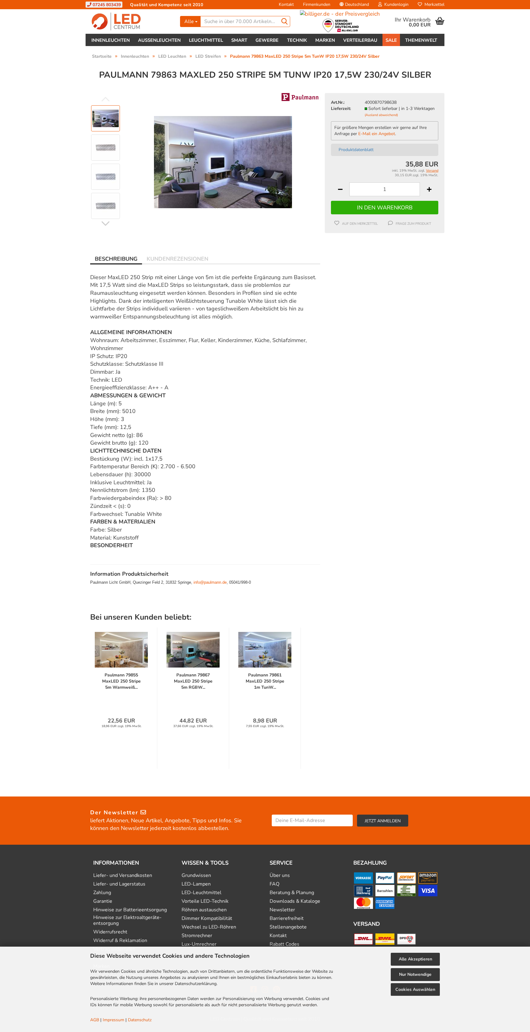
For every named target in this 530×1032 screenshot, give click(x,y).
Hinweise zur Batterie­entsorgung (130, 910)
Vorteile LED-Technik (205, 901)
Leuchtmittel (206, 40)
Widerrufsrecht (110, 932)
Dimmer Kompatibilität (207, 918)
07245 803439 (106, 5)
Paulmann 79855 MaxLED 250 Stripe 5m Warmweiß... (121, 681)
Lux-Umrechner (199, 944)
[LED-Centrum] (130, 21)
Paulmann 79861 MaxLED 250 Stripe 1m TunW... (265, 681)
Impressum (113, 1020)
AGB (94, 1020)
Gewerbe (266, 40)
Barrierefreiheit (287, 918)
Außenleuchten (159, 40)
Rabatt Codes (284, 944)
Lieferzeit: (341, 108)
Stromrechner (197, 936)
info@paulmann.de (210, 582)
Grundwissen (196, 875)
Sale (391, 40)
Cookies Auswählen (415, 989)
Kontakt (286, 4)
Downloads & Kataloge (295, 901)
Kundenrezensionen (177, 259)
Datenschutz (140, 1020)
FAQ (274, 884)
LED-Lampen (196, 884)
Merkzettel (433, 4)
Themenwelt (421, 40)
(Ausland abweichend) (381, 115)
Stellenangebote (288, 927)
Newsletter (282, 910)
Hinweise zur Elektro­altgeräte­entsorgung (127, 920)
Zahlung (102, 893)
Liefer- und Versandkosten (122, 875)
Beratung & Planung (292, 893)
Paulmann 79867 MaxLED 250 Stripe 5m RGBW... (193, 681)
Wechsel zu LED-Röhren (209, 927)
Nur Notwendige (415, 974)
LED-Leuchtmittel (201, 893)
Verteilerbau (360, 40)
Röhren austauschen (204, 910)
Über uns (280, 875)
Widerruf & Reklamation (120, 941)
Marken (325, 40)
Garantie (102, 901)
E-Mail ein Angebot (376, 134)
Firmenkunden (316, 4)
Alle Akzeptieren (415, 959)
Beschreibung (116, 259)
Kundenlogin (395, 4)
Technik (297, 40)
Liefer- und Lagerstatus (119, 884)
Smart (239, 40)
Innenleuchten (110, 40)
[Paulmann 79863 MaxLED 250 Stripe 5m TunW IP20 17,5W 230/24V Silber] (223, 161)
